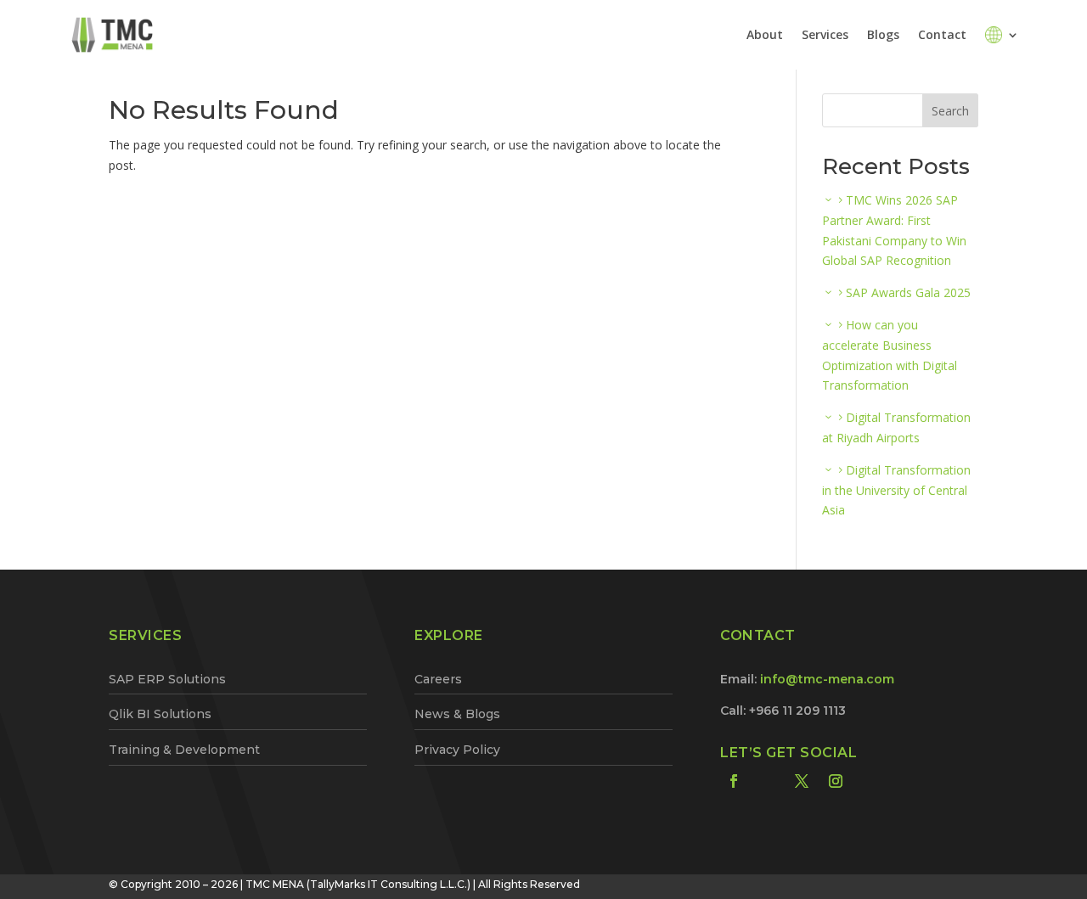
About (764, 34)
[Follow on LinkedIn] (767, 781)
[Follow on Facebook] (733, 781)
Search (950, 111)
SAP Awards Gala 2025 (908, 292)
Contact (942, 34)
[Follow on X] (801, 781)
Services (825, 34)
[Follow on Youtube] (869, 781)
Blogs (883, 34)
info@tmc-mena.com (827, 679)
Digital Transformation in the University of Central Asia (896, 490)
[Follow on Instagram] (835, 781)
